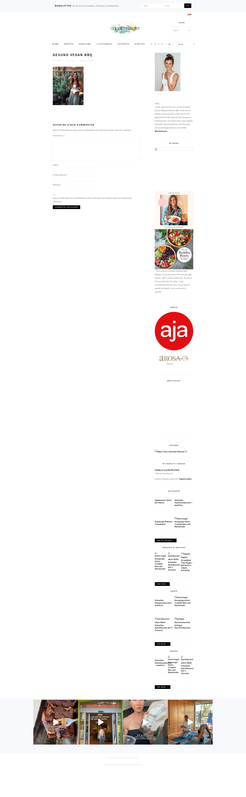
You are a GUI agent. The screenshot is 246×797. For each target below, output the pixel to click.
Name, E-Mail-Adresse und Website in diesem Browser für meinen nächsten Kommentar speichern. (92, 200)
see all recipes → (165, 540)
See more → (162, 644)
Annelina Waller (125, 27)
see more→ (162, 584)
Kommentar (59, 135)
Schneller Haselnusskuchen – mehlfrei (184, 502)
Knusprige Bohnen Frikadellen (163, 522)
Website (57, 185)
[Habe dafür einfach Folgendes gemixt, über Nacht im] (145, 722)
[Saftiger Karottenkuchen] (184, 622)
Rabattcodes (185, 479)
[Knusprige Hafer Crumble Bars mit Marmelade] (181, 518)
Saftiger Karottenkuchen (182, 626)
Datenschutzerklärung (114, 764)
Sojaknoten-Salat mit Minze (163, 501)
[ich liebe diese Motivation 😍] (190, 722)
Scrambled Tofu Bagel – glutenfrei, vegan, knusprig (187, 565)
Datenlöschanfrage (133, 764)
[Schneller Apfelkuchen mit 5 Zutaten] (174, 559)
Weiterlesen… (161, 131)
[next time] (100, 722)
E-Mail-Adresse (60, 175)
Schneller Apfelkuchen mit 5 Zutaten (164, 627)
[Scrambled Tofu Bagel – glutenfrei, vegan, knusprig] (187, 557)
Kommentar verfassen (87, 60)
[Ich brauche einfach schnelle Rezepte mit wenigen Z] (55, 722)
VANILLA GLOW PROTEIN (167, 470)
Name (56, 165)
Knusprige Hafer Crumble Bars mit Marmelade (183, 524)
